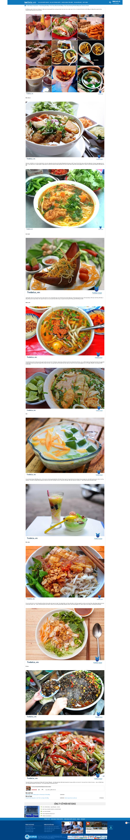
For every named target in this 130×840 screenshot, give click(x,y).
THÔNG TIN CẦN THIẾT (29, 824)
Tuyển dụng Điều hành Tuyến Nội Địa (51, 826)
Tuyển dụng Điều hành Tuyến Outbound (52, 828)
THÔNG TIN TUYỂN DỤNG (49, 824)
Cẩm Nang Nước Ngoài (70, 819)
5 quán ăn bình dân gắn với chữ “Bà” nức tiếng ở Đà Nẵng (37, 797)
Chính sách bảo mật (29, 829)
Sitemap (83, 819)
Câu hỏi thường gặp (29, 831)
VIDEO (78, 819)
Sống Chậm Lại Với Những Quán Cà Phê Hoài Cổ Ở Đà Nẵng (38, 794)
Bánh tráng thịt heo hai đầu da (71, 797)
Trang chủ (47, 819)
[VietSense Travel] (25, 5)
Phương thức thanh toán (30, 828)
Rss (126, 823)
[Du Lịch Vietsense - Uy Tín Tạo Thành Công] (72, 833)
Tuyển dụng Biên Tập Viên (49, 829)
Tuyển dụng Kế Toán (48, 831)
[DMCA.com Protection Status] (111, 829)
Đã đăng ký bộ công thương (31, 836)
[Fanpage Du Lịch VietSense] (96, 833)
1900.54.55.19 (116, 1)
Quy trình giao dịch (29, 826)
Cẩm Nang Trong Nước (57, 819)
